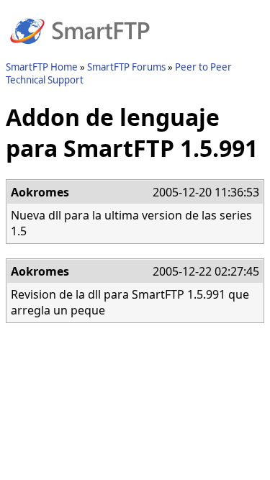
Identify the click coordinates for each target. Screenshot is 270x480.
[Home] (80, 52)
